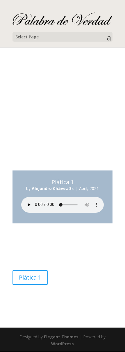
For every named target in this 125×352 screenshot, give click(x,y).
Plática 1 (30, 277)
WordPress (62, 343)
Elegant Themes (61, 336)
